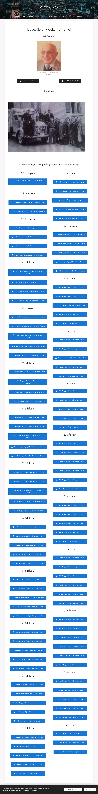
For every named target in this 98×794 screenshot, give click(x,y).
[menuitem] (17, 16)
